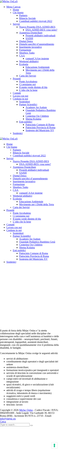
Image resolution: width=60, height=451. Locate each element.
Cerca (3, 421)
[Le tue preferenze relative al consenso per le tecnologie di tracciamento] (54, 445)
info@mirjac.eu (8, 418)
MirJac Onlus (26, 410)
